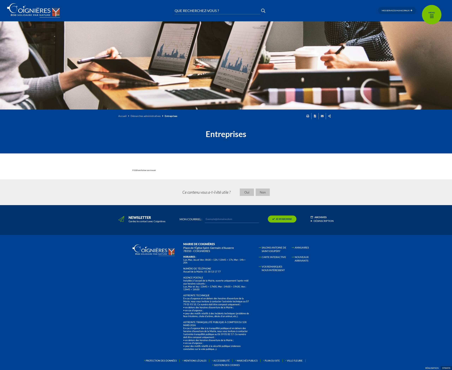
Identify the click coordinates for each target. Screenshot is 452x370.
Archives (320, 217)
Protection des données (161, 360)
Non (263, 192)
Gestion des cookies (227, 365)
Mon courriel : (191, 219)
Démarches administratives (146, 115)
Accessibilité (221, 360)
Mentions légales (195, 360)
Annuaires (302, 247)
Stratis (446, 368)
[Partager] (329, 116)
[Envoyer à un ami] (322, 116)
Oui (246, 192)
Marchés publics (247, 360)
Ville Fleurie (295, 360)
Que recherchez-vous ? (197, 11)
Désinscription (324, 220)
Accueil (122, 115)
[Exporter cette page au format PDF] (315, 116)
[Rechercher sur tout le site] (263, 10)
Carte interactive (274, 257)
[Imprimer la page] (307, 116)
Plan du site (272, 360)
